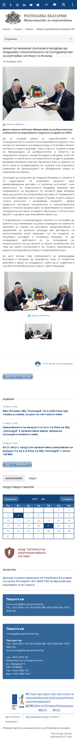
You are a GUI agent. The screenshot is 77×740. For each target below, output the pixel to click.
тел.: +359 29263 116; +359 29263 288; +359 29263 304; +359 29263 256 (38, 609)
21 (48, 525)
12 (28, 520)
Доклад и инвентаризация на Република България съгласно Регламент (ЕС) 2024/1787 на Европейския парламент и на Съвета (37, 581)
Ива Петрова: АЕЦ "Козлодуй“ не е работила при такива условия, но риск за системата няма (35, 412)
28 (48, 531)
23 (69, 525)
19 (28, 525)
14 (48, 520)
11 (18, 520)
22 (58, 525)
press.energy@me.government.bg (24, 604)
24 (8, 531)
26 (28, 531)
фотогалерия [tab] (13, 478)
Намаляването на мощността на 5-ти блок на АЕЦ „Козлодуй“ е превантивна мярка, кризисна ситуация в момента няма (36, 431)
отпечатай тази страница (58, 363)
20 (38, 525)
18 (18, 525)
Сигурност (11, 721)
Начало (7, 29)
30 (69, 531)
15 (58, 520)
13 (38, 520)
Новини (18, 29)
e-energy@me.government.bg (22, 633)
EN (46, 4)
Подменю (11, 39)
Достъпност (12, 716)
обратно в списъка (17, 376)
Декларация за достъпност (42, 716)
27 (38, 531)
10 (8, 520)
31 (8, 536)
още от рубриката (17, 464)
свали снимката (15, 124)
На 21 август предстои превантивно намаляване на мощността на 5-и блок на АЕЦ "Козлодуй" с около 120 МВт (38, 451)
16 (69, 520)
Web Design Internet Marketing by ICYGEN (61, 735)
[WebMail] (54, 4)
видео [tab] (33, 478)
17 (8, 525)
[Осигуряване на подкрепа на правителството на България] (42, 702)
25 (18, 531)
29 (58, 531)
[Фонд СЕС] (25, 552)
